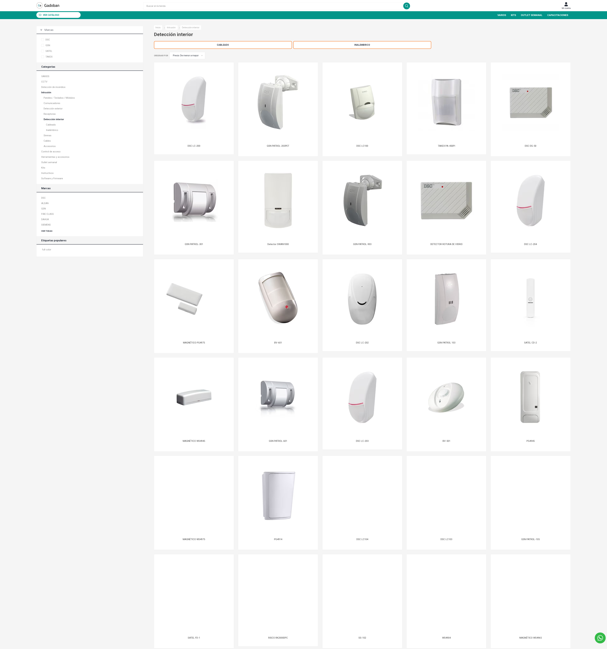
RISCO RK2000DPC (278, 637)
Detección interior (54, 119)
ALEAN (45, 203)
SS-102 (362, 637)
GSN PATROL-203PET (278, 145)
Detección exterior (53, 108)
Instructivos (47, 173)
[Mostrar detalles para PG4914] (278, 496)
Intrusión (46, 92)
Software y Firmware (52, 178)
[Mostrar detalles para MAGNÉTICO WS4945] (194, 397)
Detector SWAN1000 (278, 244)
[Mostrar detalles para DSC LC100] (362, 102)
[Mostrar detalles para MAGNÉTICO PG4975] (194, 299)
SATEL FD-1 (194, 637)
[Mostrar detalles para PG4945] (530, 397)
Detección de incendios (53, 87)
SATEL (49, 51)
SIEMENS (46, 224)
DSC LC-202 (362, 342)
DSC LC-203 (362, 441)
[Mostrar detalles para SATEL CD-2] (530, 299)
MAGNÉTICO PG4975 (194, 342)
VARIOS (45, 76)
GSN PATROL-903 (362, 244)
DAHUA (45, 219)
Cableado (223, 45)
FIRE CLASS (47, 214)
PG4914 (278, 539)
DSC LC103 (446, 539)
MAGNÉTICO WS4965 (530, 637)
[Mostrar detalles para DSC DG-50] (530, 102)
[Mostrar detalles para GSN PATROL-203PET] (278, 102)
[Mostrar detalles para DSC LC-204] (530, 200)
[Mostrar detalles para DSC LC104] (362, 496)
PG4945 (531, 441)
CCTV (44, 81)
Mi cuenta (566, 8)
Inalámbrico (362, 45)
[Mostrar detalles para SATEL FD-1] (194, 594)
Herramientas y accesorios (55, 157)
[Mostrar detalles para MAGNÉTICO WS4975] (194, 496)
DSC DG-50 (530, 145)
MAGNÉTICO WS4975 (194, 539)
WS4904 (446, 637)
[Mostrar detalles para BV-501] (446, 397)
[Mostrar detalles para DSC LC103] (446, 496)
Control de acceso (51, 151)
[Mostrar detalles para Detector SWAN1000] (278, 200)
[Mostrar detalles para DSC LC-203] (362, 397)
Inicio (158, 27)
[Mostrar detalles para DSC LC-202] (362, 299)
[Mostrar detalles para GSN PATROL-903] (362, 200)
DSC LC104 (362, 539)
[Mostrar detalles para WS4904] (446, 594)
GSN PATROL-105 (530, 539)
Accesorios (50, 146)
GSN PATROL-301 (194, 244)
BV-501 (446, 441)
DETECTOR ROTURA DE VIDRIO (446, 244)
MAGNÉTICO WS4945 (194, 441)
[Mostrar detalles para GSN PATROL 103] (446, 299)
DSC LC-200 (194, 145)
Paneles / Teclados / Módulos (59, 97)
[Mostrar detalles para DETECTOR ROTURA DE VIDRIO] (446, 200)
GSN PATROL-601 (278, 441)
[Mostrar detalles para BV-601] (278, 299)
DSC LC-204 (530, 244)
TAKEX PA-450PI (446, 145)
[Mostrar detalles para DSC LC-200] (194, 102)
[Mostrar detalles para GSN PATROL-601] (278, 397)
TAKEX (49, 56)
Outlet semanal (49, 162)
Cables (47, 140)
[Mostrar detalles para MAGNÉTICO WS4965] (530, 594)
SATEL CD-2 (530, 342)
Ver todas (46, 231)
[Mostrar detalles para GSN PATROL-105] (530, 496)
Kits (43, 167)
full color (46, 249)
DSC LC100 (362, 145)
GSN (48, 45)
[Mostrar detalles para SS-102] (362, 594)
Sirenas (47, 135)
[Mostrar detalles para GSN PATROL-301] (194, 200)
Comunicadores (52, 103)
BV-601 (278, 342)
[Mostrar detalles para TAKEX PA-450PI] (446, 102)
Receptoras (50, 114)
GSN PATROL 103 (446, 342)
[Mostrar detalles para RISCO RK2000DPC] (278, 594)
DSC (48, 39)
